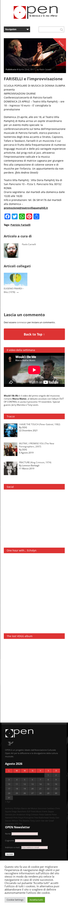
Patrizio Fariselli (20, 225)
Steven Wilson (11, 820)
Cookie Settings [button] (15, 899)
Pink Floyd (18, 817)
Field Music (36, 811)
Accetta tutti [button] (36, 899)
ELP (28, 811)
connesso (22, 322)
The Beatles (24, 820)
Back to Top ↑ (34, 334)
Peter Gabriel (45, 814)
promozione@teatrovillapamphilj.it (26, 208)
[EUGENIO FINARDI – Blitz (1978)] (15, 285)
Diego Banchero (19, 811)
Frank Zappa (48, 811)
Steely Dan (54, 817)
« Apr (7, 801)
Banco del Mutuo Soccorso (33, 808)
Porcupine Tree (31, 817)
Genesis (8, 814)
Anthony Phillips (13, 808)
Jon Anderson (19, 814)
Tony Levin (35, 820)
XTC (16, 823)
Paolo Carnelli (29, 244)
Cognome (9, 840)
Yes (20, 823)
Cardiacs (51, 808)
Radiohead (44, 817)
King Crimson (32, 814)
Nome (8, 833)
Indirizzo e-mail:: (13, 847)
